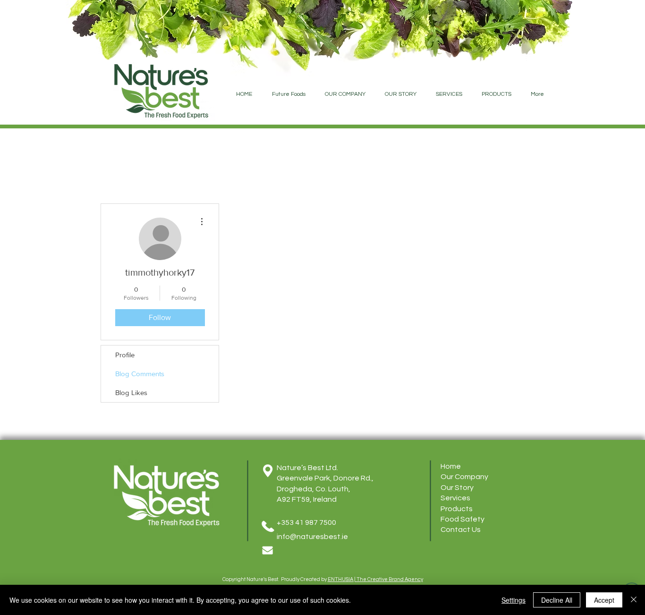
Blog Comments (139, 374)
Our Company (464, 476)
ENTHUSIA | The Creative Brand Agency (375, 579)
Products (457, 509)
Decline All (556, 600)
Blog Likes (131, 392)
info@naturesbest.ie (312, 536)
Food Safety (462, 519)
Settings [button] (513, 600)
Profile (125, 355)
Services (455, 498)
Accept (604, 600)
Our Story (457, 487)
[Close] (633, 599)
